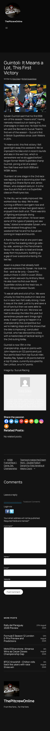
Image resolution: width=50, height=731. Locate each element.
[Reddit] (26, 421)
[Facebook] (6, 421)
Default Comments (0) (13, 501)
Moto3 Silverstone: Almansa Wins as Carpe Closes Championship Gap (19, 651)
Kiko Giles (16, 79)
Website (7, 579)
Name (7, 556)
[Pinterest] (21, 421)
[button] (7, 511)
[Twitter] (11, 421)
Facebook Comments (31, 501)
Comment (8, 526)
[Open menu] (6, 27)
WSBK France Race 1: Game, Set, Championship (10, 464)
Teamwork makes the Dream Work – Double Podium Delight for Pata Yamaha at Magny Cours (33, 464)
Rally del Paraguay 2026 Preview (13, 626)
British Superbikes (29, 79)
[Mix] (31, 421)
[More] (6, 426)
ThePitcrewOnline (13, 21)
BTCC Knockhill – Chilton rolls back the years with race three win (19, 664)
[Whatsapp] (36, 421)
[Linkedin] (16, 421)
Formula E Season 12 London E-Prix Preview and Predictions (19, 638)
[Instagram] (41, 421)
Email (6, 568)
